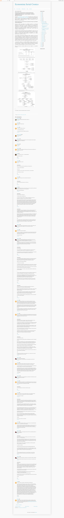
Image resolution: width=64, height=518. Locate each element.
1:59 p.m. (18, 136)
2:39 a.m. (18, 496)
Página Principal (27, 506)
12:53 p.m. (18, 191)
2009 (41, 43)
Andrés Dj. (18, 148)
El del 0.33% (18, 118)
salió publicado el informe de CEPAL (23, 16)
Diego (17, 481)
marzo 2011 (43, 39)
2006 (41, 46)
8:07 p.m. (18, 373)
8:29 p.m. (18, 378)
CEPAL (25, 114)
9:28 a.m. (18, 184)
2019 (41, 13)
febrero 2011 (43, 40)
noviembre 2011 (44, 22)
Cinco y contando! (44, 30)
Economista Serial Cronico (27, 4)
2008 (41, 44)
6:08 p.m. (18, 227)
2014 (41, 17)
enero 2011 (43, 41)
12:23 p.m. (18, 120)
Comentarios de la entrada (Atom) (22, 507)
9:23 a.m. (18, 174)
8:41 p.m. (18, 428)
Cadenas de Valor (22, 114)
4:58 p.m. (18, 503)
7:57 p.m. (18, 360)
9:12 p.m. (18, 433)
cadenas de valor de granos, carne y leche (23, 17)
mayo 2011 (43, 37)
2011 (41, 20)
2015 (41, 16)
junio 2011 (43, 36)
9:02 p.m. (18, 222)
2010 (41, 42)
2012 (41, 19)
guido (17, 153)
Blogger (36, 512)
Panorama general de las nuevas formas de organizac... (45, 26)
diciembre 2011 (43, 21)
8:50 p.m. (18, 384)
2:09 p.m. (18, 141)
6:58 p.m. (18, 162)
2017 (41, 14)
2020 (41, 12)
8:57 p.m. (18, 206)
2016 (41, 15)
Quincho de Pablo (19, 134)
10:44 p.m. (18, 390)
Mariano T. (18, 224)
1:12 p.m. (18, 334)
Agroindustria (19, 114)
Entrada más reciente (17, 506)
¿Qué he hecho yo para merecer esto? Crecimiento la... (45, 24)
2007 (41, 45)
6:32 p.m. (18, 158)
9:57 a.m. (18, 419)
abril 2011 (43, 38)
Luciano (18, 127)
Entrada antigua (35, 506)
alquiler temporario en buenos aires (32, 501)
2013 (41, 18)
